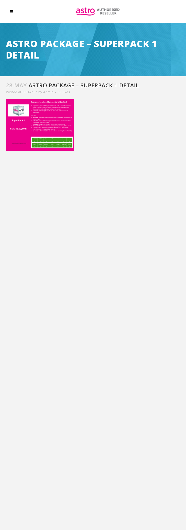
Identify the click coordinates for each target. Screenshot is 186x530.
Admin (48, 92)
